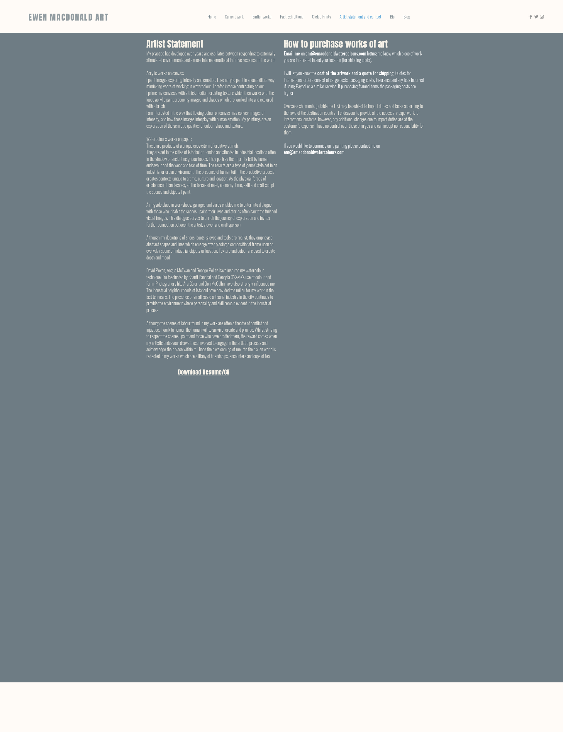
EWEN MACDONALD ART (68, 17)
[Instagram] (542, 16)
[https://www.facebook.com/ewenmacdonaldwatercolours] (530, 16)
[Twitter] (536, 16)
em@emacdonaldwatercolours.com (336, 53)
